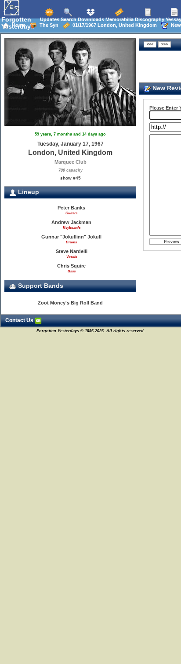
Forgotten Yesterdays (17, 23)
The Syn (47, 25)
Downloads (90, 19)
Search (67, 19)
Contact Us (20, 320)
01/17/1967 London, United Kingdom (113, 25)
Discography (149, 19)
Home (17, 25)
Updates (49, 19)
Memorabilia (119, 19)
